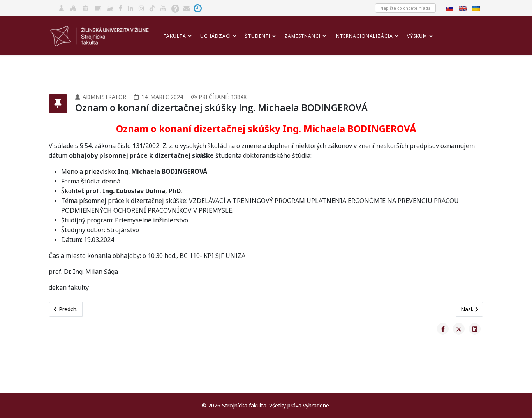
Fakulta (175, 36)
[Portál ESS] (97, 7)
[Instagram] (141, 7)
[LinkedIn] (130, 7)
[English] (463, 7)
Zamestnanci (302, 36)
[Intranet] (85, 7)
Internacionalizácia (364, 36)
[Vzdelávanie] (61, 7)
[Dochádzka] (198, 7)
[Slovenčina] (450, 7)
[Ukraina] (476, 7)
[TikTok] (152, 7)
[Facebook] (120, 7)
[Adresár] (110, 7)
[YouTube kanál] (163, 7)
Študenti (257, 36)
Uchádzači (215, 36)
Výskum (417, 36)
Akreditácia (180, 71)
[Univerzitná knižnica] (73, 7)
